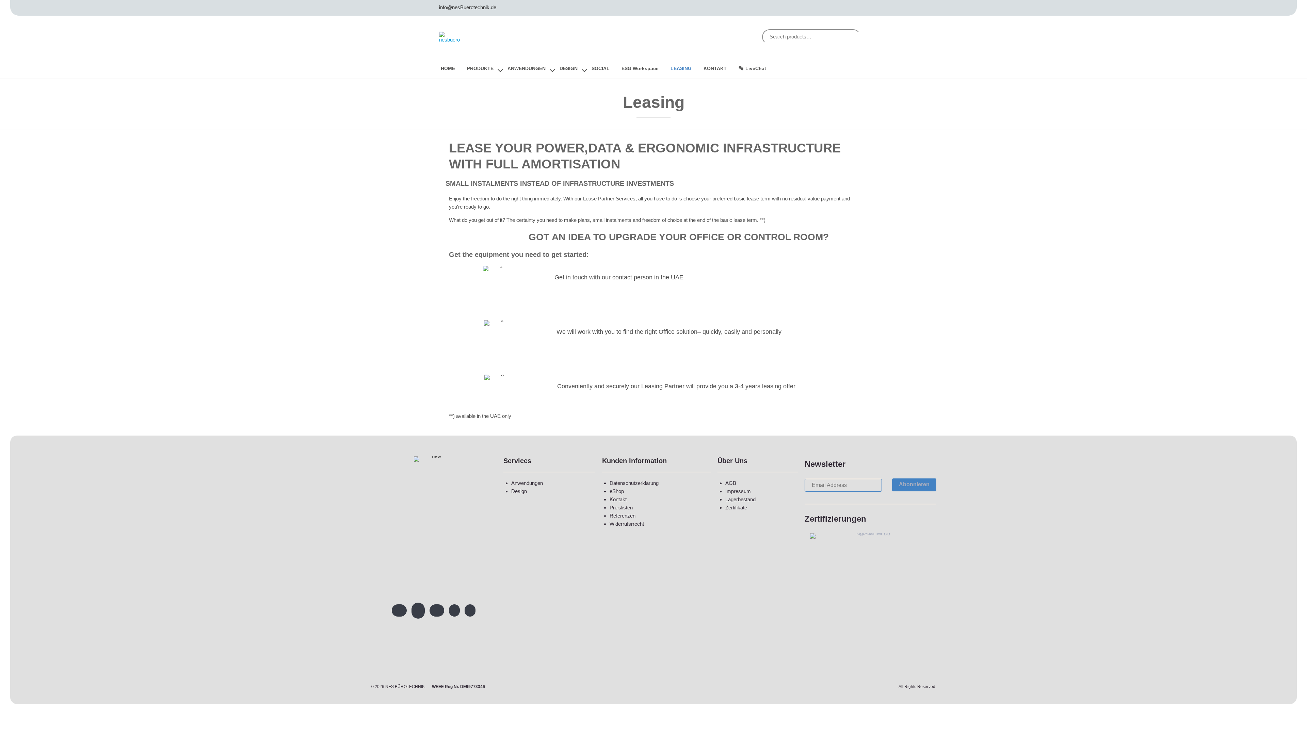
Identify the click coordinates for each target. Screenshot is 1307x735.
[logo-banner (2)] (870, 533)
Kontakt (618, 499)
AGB (730, 483)
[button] (914, 484)
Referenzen (622, 516)
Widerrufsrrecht (627, 524)
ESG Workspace (640, 68)
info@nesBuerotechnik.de (467, 7)
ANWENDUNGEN (526, 68)
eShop (617, 491)
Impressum (738, 491)
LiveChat (755, 68)
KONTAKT (715, 68)
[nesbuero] (451, 37)
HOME (448, 68)
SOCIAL (601, 68)
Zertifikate (736, 507)
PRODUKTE (480, 68)
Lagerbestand (740, 499)
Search (850, 37)
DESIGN (569, 68)
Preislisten (621, 507)
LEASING (681, 68)
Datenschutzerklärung (634, 483)
